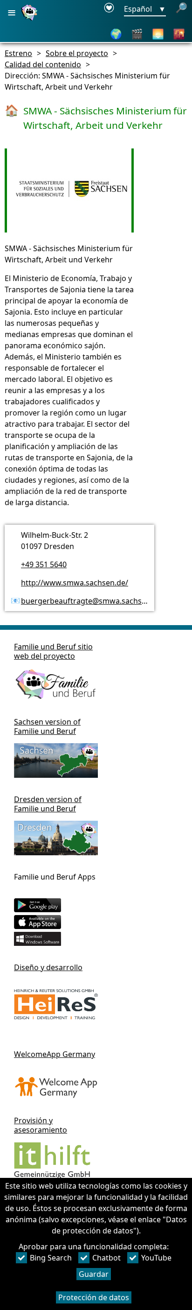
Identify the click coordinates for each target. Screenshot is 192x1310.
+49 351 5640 (44, 564)
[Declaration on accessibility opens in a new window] (109, 9)
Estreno (18, 53)
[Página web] (30, 20)
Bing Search (51, 1258)
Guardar (94, 1274)
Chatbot (106, 1258)
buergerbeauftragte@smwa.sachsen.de (91, 601)
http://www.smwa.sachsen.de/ (74, 583)
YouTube (156, 1258)
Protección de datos (93, 1297)
